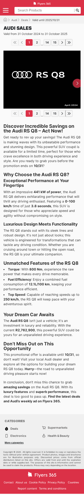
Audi (14, 20)
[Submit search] (77, 10)
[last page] (69, 42)
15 (54, 42)
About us (21, 482)
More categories (14, 442)
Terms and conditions (52, 488)
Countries (73, 482)
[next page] (62, 42)
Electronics (18, 435)
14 (47, 42)
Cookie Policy (37, 482)
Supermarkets (57, 427)
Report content (27, 488)
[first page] (14, 42)
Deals (24, 20)
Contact (9, 482)
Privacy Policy (56, 482)
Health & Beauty (58, 435)
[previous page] (21, 42)
